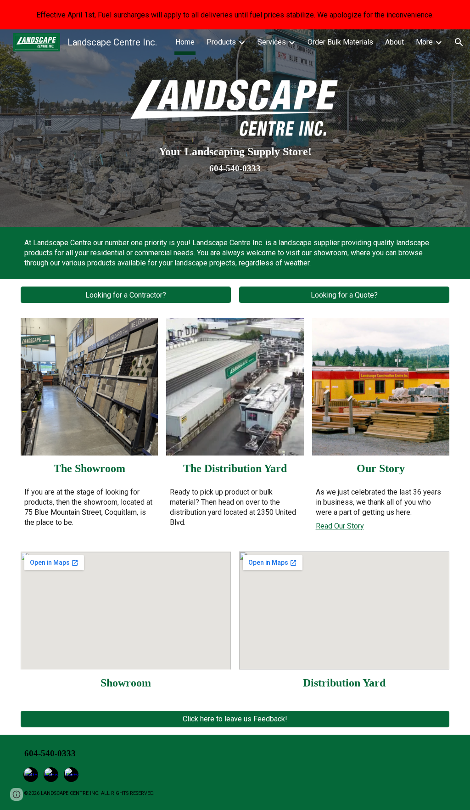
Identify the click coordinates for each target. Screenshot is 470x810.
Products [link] (221, 42)
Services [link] (271, 42)
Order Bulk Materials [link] (340, 42)
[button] (459, 42)
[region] (235, 14)
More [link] (424, 42)
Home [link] (185, 42)
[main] (235, 159)
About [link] (394, 42)
